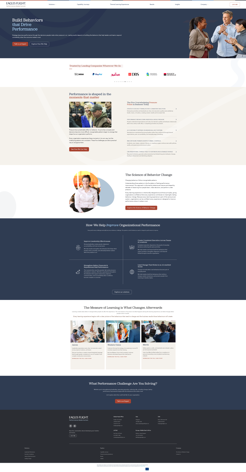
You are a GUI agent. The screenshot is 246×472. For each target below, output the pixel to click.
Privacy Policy (142, 466)
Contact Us (178, 454)
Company (204, 4)
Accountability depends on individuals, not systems (144, 130)
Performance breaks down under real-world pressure (145, 119)
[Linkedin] (70, 426)
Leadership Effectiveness (30, 452)
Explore (102, 448)
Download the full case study (82, 358)
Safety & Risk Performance (30, 456)
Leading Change (28, 458)
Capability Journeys (83, 4)
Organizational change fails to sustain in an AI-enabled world (150, 152)
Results (152, 4)
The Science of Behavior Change (182, 452)
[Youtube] (74, 426)
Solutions (52, 4)
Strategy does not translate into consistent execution (146, 109)
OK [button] (147, 469)
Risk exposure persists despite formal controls (144, 141)
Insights (177, 4)
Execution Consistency (29, 454)
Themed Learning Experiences (119, 4)
